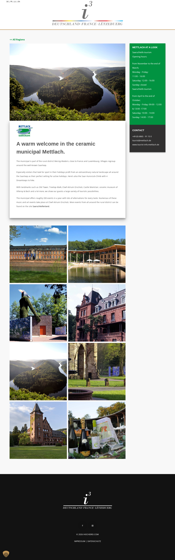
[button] (6, 554)
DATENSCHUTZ (94, 541)
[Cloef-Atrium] (97, 254)
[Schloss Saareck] (38, 430)
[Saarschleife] (38, 371)
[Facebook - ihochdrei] (82, 525)
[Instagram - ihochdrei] (92, 525)
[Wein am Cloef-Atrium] (97, 430)
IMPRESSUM (79, 541)
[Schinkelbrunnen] (97, 371)
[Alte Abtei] (38, 254)
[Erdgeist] (38, 313)
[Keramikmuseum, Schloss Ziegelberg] (97, 313)
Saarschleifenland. (41, 206)
